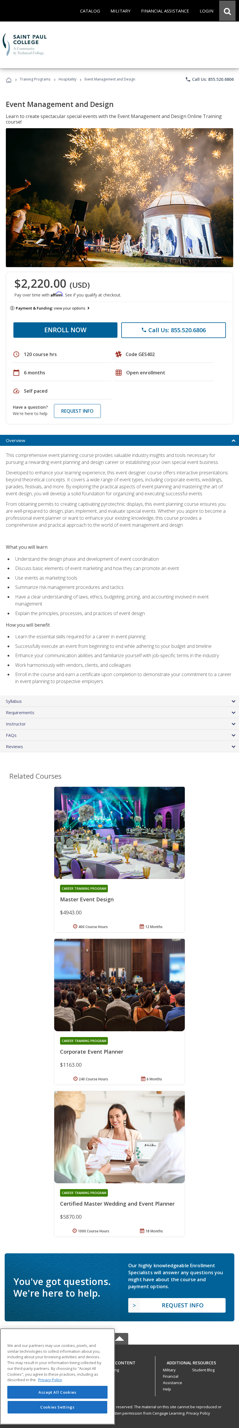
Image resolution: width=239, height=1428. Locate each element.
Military (169, 1369)
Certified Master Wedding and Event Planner (117, 1203)
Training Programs (35, 79)
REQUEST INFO (77, 411)
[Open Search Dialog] (227, 11)
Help (167, 1389)
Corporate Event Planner (91, 1051)
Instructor (16, 724)
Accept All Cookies (57, 1392)
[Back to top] (119, 1361)
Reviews (14, 746)
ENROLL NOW (65, 329)
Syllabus (14, 701)
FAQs (11, 735)
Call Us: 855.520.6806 (209, 79)
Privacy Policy (198, 1413)
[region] (57, 1376)
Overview (15, 440)
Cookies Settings (57, 1407)
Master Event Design (87, 899)
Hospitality (68, 79)
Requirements (20, 712)
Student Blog (203, 1369)
